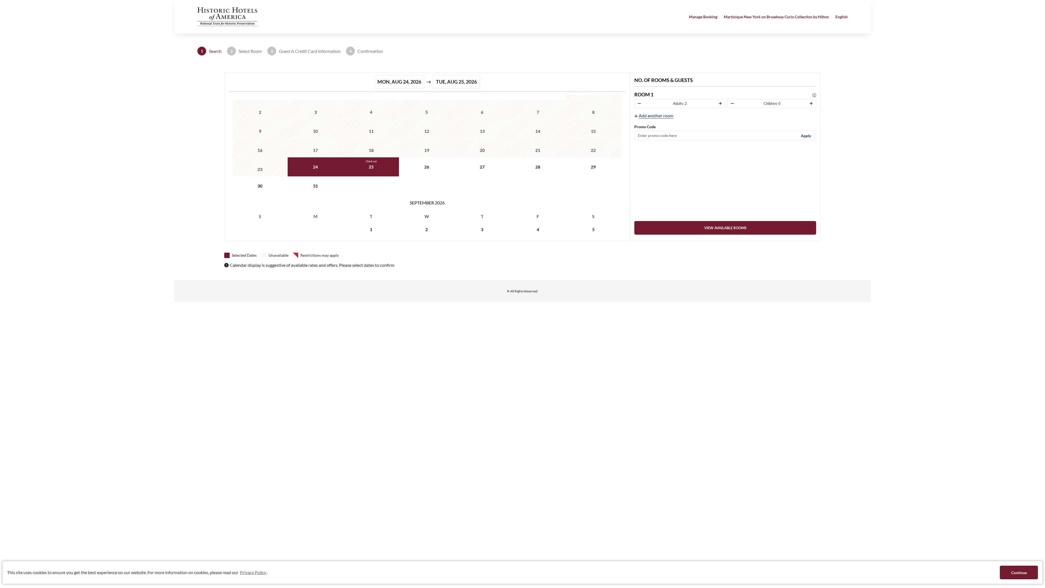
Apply (806, 135)
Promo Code (645, 126)
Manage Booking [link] (703, 16)
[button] (228, 16)
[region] (427, 167)
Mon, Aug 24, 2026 (399, 82)
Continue (1019, 572)
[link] (725, 228)
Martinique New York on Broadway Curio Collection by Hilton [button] (776, 16)
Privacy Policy (253, 572)
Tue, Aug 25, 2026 (456, 82)
